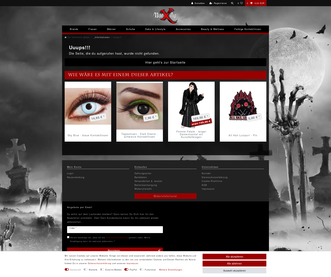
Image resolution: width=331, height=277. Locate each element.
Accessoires (183, 29)
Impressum (208, 188)
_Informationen (101, 37)
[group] (88, 106)
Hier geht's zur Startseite (165, 62)
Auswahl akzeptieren (234, 270)
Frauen (92, 29)
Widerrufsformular (165, 196)
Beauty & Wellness (212, 29)
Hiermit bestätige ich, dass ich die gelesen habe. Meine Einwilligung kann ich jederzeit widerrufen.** (110, 239)
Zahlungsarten (143, 173)
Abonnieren (114, 250)
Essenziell (75, 269)
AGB (204, 185)
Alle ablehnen (234, 263)
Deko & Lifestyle (155, 29)
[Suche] (232, 3)
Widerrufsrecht (143, 188)
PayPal (133, 269)
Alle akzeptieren (234, 256)
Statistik (93, 269)
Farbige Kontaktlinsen (247, 29)
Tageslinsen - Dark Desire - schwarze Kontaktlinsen (139, 135)
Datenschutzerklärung (215, 177)
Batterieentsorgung (145, 185)
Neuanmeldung (76, 177)
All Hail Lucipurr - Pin (243, 135)
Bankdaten (140, 177)
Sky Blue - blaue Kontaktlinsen (88, 135)
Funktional (150, 269)
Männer (111, 29)
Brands (74, 29)
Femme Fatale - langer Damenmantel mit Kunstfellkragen (191, 134)
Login (70, 173)
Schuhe (130, 29)
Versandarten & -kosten (148, 181)
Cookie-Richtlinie (212, 181)
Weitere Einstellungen (170, 269)
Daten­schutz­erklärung (99, 263)
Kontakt (206, 173)
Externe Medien (113, 269)
